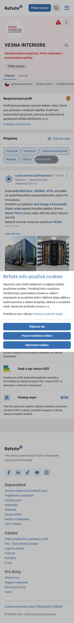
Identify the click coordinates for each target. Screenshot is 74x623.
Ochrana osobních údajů (48, 314)
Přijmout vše (37, 326)
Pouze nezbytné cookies (37, 335)
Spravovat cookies (37, 345)
